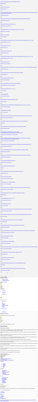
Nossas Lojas (4, 373)
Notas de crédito (4, 379)
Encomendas (4, 378)
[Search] (1, 287)
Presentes (4, 363)
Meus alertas (4, 382)
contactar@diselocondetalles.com (7, 358)
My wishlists (4, 381)
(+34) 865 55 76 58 (4, 359)
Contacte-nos (4, 372)
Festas (4, 366)
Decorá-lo (4, 364)
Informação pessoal (5, 377)
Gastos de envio (4, 370)
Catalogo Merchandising (5, 374)
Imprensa (4, 365)
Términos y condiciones (5, 371)
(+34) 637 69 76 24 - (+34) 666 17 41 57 (8, 360)
